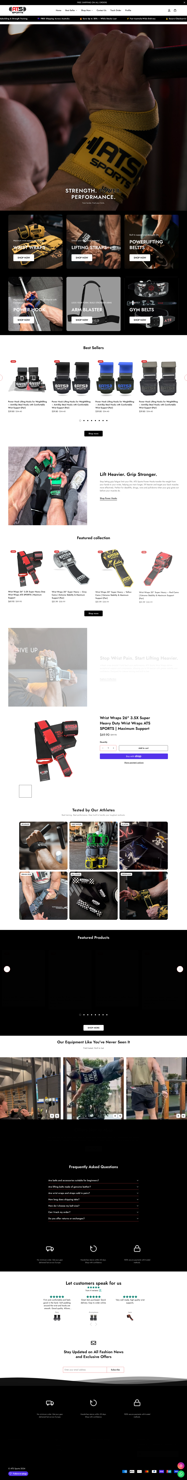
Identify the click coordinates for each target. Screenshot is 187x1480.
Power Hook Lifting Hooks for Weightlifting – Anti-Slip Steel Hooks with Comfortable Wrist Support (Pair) (27, 404)
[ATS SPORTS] (17, 10)
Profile (128, 10)
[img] (93, 1287)
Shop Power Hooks (108, 498)
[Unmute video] (57, 1116)
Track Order (115, 10)
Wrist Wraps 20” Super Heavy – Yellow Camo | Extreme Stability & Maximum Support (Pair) (113, 594)
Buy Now (93, 1146)
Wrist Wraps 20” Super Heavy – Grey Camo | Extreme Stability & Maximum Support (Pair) (69, 594)
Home (58, 10)
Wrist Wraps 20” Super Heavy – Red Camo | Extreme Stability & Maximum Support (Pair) (159, 594)
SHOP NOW (24, 257)
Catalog (58, 1447)
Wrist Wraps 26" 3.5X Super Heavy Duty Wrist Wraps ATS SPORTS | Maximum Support (26, 594)
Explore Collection (108, 676)
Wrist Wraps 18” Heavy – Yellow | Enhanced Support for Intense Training (117, 996)
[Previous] (7, 969)
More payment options (133, 762)
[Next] (180, 969)
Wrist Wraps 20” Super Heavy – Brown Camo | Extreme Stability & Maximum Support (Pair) (68, 997)
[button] (175, 10)
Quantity (103, 742)
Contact (58, 1451)
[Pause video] (52, 1116)
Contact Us (101, 10)
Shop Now (86, 10)
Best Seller (70, 10)
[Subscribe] (176, 1451)
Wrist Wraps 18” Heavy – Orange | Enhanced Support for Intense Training (20, 996)
